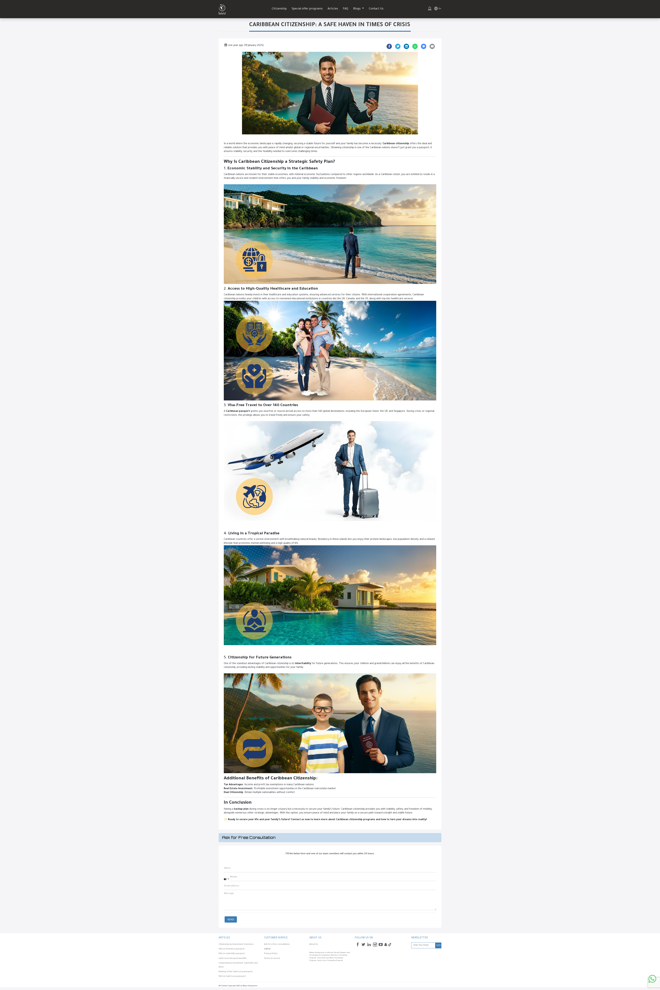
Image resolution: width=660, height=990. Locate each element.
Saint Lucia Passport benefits (232, 958)
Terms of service (272, 958)
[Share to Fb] (389, 46)
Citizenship (279, 9)
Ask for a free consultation (277, 944)
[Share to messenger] (423, 46)
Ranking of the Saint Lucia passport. (236, 972)
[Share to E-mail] (432, 46)
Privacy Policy (270, 954)
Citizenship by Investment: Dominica (236, 944)
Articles (333, 9)
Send (230, 919)
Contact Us (376, 9)
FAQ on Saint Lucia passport (232, 976)
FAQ (345, 9)
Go (438, 945)
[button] (226, 879)
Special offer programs (307, 9)
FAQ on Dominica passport (231, 949)
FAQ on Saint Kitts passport (232, 954)
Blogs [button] (357, 9)
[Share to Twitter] (397, 46)
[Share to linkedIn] (406, 46)
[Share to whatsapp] (415, 46)
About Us (313, 944)
